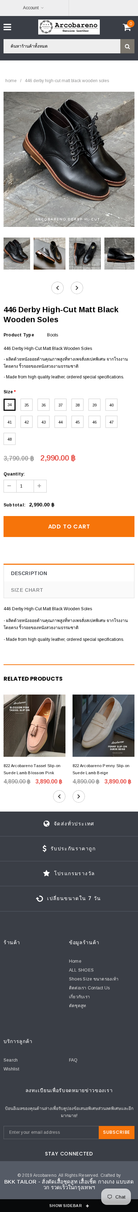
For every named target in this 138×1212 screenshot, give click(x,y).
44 (60, 422)
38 (77, 405)
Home (11, 80)
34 (9, 405)
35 (26, 405)
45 (77, 422)
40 (111, 405)
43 (43, 422)
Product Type (19, 335)
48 (9, 439)
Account (31, 7)
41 (9, 422)
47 (111, 422)
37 (60, 405)
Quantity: (14, 474)
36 (43, 405)
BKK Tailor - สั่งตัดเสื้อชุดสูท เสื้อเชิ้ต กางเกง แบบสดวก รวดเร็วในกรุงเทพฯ (69, 1185)
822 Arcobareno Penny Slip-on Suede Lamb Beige (101, 769)
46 (94, 422)
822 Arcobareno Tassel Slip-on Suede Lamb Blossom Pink (32, 769)
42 (26, 422)
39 (94, 405)
